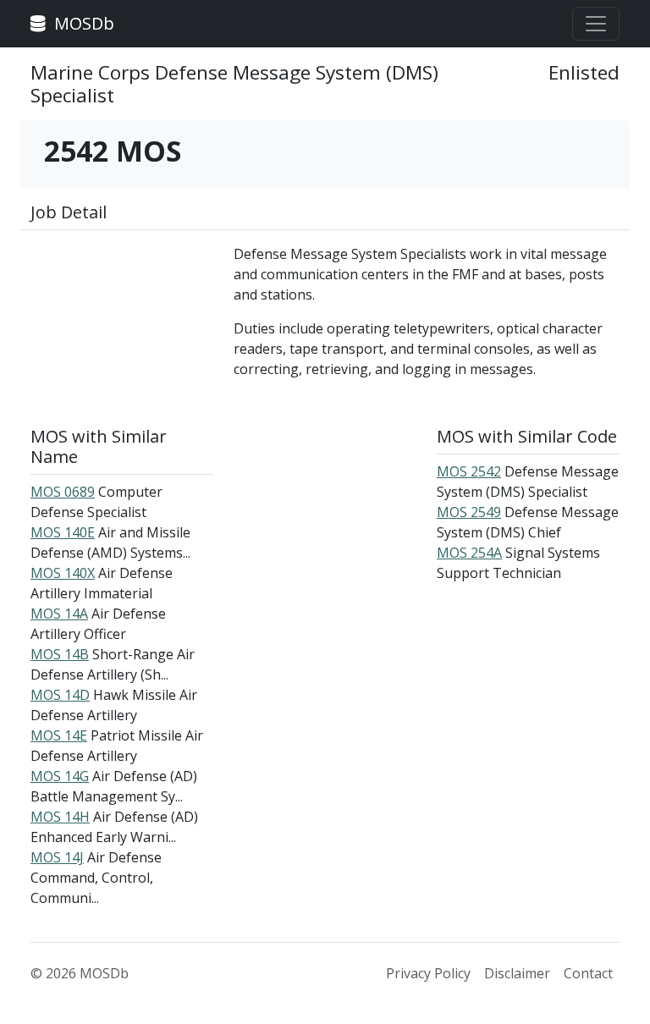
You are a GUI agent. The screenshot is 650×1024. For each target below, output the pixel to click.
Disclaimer (517, 973)
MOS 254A (469, 552)
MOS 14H (60, 816)
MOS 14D (60, 694)
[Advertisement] (121, 328)
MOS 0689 (62, 491)
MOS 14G (59, 776)
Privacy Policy (428, 973)
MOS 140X (62, 573)
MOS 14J (57, 857)
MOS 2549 (469, 512)
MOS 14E (58, 735)
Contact (588, 973)
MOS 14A (59, 613)
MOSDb (82, 23)
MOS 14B (59, 654)
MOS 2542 (469, 471)
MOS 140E (62, 532)
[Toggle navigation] (596, 24)
